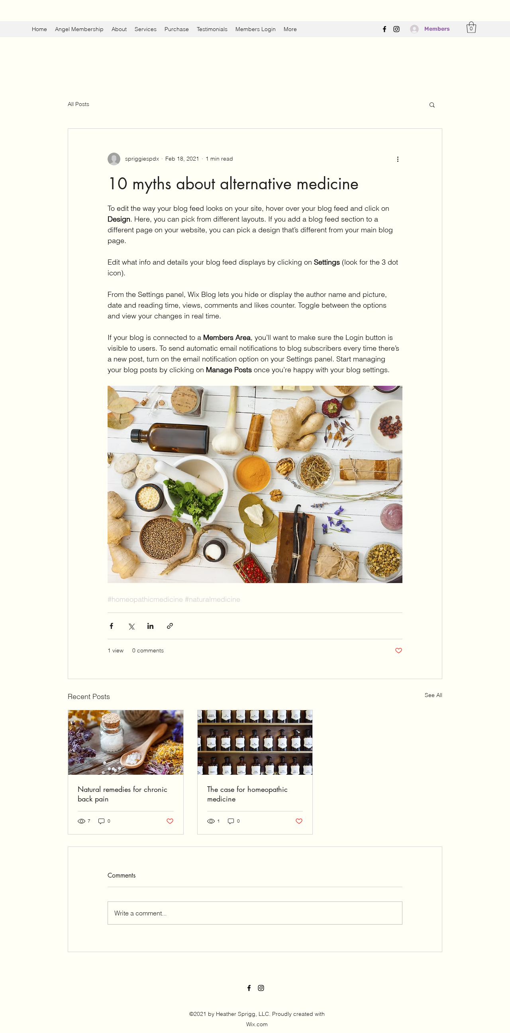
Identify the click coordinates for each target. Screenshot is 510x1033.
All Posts (78, 104)
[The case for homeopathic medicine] (255, 742)
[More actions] (397, 159)
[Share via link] (170, 626)
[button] (471, 27)
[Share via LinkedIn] (150, 626)
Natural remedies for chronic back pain (122, 793)
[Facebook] (384, 29)
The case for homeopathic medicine (247, 793)
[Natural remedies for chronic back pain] (125, 742)
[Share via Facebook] (111, 626)
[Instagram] (396, 29)
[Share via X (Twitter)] (131, 626)
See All (433, 695)
